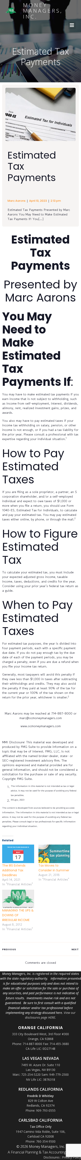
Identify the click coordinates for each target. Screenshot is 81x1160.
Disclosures (51, 1157)
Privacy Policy (71, 1157)
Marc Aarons (16, 201)
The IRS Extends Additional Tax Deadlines (13, 870)
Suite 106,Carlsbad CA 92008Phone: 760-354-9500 (45, 1136)
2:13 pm (56, 201)
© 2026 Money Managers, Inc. (40, 1146)
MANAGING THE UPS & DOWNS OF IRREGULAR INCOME (18, 915)
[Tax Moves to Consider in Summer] (54, 854)
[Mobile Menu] (72, 25)
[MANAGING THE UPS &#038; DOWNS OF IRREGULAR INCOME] (18, 899)
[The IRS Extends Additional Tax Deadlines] (18, 854)
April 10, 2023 (38, 201)
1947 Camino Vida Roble (33, 1132)
